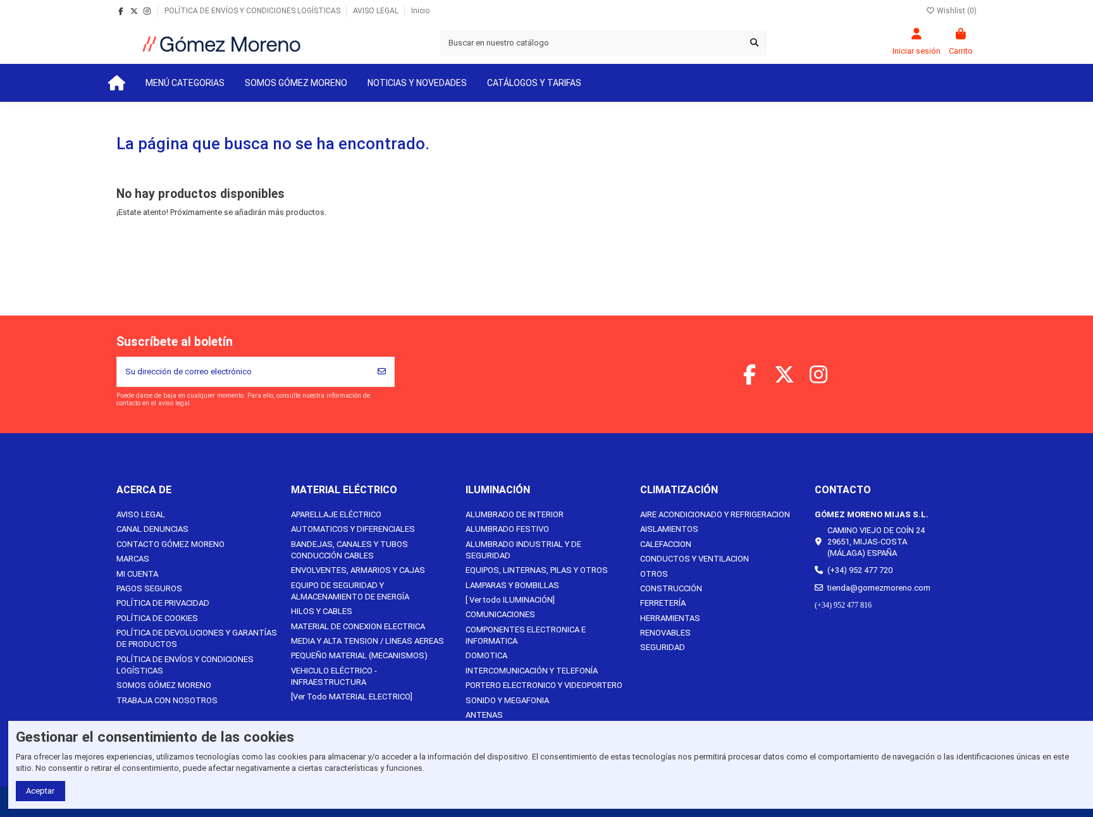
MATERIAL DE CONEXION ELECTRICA (358, 626)
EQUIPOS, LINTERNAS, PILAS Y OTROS (537, 570)
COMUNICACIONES (500, 614)
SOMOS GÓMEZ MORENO (163, 685)
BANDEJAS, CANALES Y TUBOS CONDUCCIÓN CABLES (349, 549)
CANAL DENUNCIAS (152, 529)
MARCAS (132, 558)
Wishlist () (956, 10)
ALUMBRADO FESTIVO (507, 529)
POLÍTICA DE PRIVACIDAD (162, 603)
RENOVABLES (665, 632)
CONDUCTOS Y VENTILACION (694, 558)
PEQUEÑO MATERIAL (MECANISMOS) (359, 655)
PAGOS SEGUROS (149, 588)
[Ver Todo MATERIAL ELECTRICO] (351, 696)
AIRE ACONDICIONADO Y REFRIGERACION (715, 514)
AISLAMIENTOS (669, 529)
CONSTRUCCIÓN (671, 588)
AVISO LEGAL (376, 10)
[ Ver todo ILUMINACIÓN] (510, 600)
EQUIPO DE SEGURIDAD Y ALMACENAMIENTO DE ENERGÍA (350, 590)
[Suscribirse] (381, 371)
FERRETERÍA (663, 603)
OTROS (654, 574)
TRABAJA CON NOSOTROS (167, 700)
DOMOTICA (486, 655)
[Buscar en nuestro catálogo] (754, 43)
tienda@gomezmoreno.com (878, 588)
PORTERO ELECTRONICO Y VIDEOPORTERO (544, 685)
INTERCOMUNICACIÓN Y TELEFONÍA (532, 670)
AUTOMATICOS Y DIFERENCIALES (353, 529)
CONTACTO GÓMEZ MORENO (170, 544)
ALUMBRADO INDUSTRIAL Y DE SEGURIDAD (523, 549)
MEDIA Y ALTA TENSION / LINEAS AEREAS (367, 641)
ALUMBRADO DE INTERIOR (515, 514)
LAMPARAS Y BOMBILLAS (512, 585)
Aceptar (40, 791)
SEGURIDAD (662, 647)
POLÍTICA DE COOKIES (157, 618)
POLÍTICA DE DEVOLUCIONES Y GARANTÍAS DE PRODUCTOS (196, 638)
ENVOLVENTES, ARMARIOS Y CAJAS (358, 570)
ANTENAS (484, 715)
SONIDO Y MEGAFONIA (507, 700)
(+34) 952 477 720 (859, 570)
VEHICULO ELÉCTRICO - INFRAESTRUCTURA (334, 676)
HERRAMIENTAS (670, 618)
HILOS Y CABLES (321, 611)
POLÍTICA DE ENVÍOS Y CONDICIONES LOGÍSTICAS (253, 10)
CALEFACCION (665, 544)
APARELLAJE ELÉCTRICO (336, 514)
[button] (185, 83)
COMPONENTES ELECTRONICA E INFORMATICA (526, 635)
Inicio (420, 10)
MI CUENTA (137, 574)
